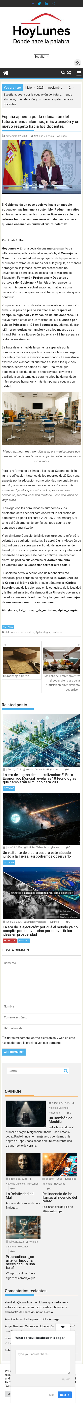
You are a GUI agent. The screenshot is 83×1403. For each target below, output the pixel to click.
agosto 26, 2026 (18, 1178)
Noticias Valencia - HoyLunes (50, 136)
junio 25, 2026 (14, 921)
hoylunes (57, 632)
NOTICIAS (8, 627)
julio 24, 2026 (13, 769)
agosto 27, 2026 (61, 1103)
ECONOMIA (10, 940)
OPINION (13, 1091)
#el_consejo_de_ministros (19, 632)
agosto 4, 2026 (54, 1178)
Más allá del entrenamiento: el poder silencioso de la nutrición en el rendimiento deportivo (62, 682)
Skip (51, 1394)
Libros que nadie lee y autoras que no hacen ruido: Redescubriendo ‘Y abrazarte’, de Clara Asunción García (36, 1307)
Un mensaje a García (16, 676)
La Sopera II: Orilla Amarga (41, 1319)
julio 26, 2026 (16, 1241)
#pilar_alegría (43, 632)
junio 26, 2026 (14, 847)
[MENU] (79, 72)
